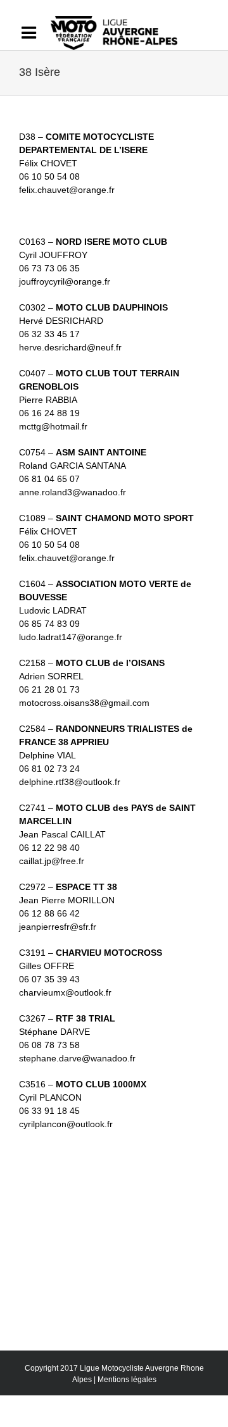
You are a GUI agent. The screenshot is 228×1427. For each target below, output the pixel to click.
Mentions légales (127, 1379)
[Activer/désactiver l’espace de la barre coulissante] (35, 33)
